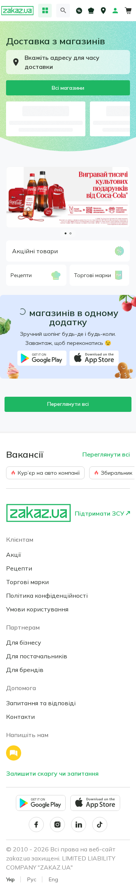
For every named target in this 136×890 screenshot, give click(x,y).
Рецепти (19, 568)
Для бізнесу (23, 642)
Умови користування (37, 609)
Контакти (20, 716)
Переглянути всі (68, 404)
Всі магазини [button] (68, 87)
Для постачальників (36, 656)
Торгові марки (27, 582)
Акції (13, 554)
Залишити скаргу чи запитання (52, 773)
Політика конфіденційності (47, 595)
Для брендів (24, 669)
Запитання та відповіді (41, 703)
